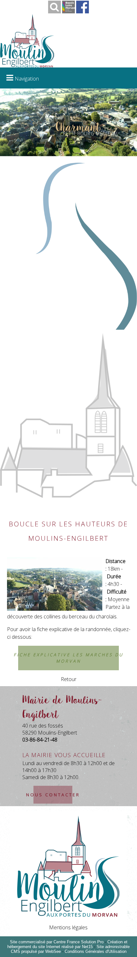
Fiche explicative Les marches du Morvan (68, 658)
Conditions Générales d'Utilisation (95, 951)
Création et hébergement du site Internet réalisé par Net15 (67, 944)
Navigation (27, 78)
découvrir (112, 138)
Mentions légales (68, 927)
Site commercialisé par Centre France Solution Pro (57, 941)
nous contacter (53, 795)
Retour (68, 679)
